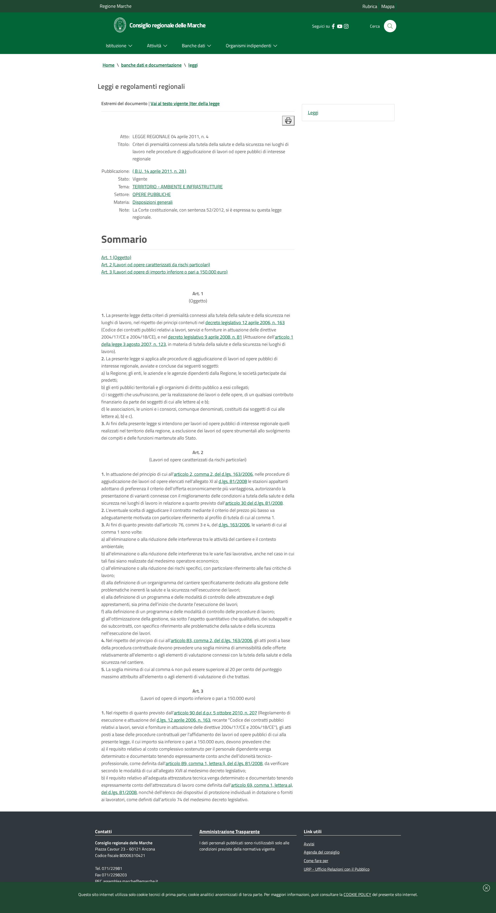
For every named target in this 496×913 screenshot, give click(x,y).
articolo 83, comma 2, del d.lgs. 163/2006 (211, 640)
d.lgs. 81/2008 (233, 481)
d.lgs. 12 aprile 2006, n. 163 (183, 719)
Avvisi (309, 844)
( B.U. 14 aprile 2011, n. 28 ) (159, 171)
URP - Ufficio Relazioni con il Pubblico (336, 869)
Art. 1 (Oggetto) (116, 257)
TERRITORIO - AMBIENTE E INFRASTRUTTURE (178, 186)
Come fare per (316, 860)
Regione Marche (115, 6)
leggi (193, 64)
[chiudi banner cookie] (486, 888)
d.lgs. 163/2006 (234, 524)
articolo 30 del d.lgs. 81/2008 (254, 503)
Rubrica (369, 6)
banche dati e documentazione (151, 64)
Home (108, 64)
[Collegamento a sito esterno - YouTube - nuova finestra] (339, 26)
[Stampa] (288, 121)
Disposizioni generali (153, 202)
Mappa (387, 6)
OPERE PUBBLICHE (152, 194)
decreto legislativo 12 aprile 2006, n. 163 (245, 322)
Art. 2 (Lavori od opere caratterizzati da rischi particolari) (155, 264)
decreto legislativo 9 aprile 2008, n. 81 (205, 336)
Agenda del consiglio (321, 852)
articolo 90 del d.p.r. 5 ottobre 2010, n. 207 (215, 712)
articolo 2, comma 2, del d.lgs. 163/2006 (213, 474)
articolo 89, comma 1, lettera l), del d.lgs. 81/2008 (214, 763)
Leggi (313, 112)
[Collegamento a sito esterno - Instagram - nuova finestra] (346, 26)
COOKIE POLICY (357, 894)
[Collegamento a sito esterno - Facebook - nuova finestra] (333, 26)
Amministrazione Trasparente (229, 831)
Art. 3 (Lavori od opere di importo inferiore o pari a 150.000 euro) (164, 271)
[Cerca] (390, 26)
